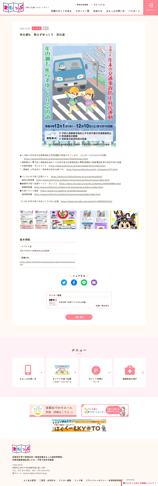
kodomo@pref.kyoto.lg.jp (35, 473)
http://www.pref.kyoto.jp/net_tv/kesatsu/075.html (92, 169)
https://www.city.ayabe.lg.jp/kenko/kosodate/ (63, 190)
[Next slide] (138, 219)
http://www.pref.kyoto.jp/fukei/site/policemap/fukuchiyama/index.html (72, 179)
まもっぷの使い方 (115, 10)
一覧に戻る (79, 317)
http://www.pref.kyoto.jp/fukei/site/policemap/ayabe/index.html (67, 194)
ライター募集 (65, 480)
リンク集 (78, 480)
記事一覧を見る (102, 305)
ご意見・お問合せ (47, 480)
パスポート (134, 10)
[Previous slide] (19, 219)
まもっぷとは (99, 4)
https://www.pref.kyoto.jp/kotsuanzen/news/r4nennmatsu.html (56, 158)
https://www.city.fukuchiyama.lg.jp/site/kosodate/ (76, 176)
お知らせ (97, 10)
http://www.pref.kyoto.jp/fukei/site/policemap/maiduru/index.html (68, 187)
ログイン (150, 9)
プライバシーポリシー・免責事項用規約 (104, 480)
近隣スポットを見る (61, 10)
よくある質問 (29, 480)
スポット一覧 (82, 10)
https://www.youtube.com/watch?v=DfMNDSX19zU (86, 201)
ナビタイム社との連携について (139, 483)
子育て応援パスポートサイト (37, 7)
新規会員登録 (82, 4)
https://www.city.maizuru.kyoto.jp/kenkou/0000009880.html (90, 183)
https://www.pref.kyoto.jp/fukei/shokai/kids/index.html (77, 165)
